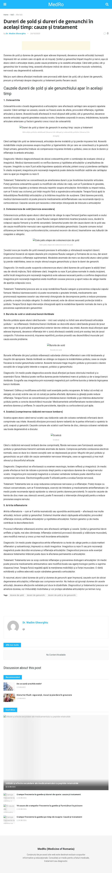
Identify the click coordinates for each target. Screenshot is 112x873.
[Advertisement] (56, 45)
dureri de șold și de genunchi (62, 595)
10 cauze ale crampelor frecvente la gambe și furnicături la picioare (49, 805)
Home (6, 15)
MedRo (56, 4)
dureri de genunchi (36, 595)
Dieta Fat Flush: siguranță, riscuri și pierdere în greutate (44, 695)
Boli (12, 15)
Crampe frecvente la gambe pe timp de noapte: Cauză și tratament (49, 817)
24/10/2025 (35, 33)
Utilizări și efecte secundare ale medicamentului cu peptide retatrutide (42, 783)
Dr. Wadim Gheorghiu (16, 33)
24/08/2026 (22, 820)
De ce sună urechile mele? (29, 683)
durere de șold (17, 595)
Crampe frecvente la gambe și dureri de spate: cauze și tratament (49, 794)
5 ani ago (22, 687)
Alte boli (19, 15)
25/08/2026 (22, 798)
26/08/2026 (11, 787)
